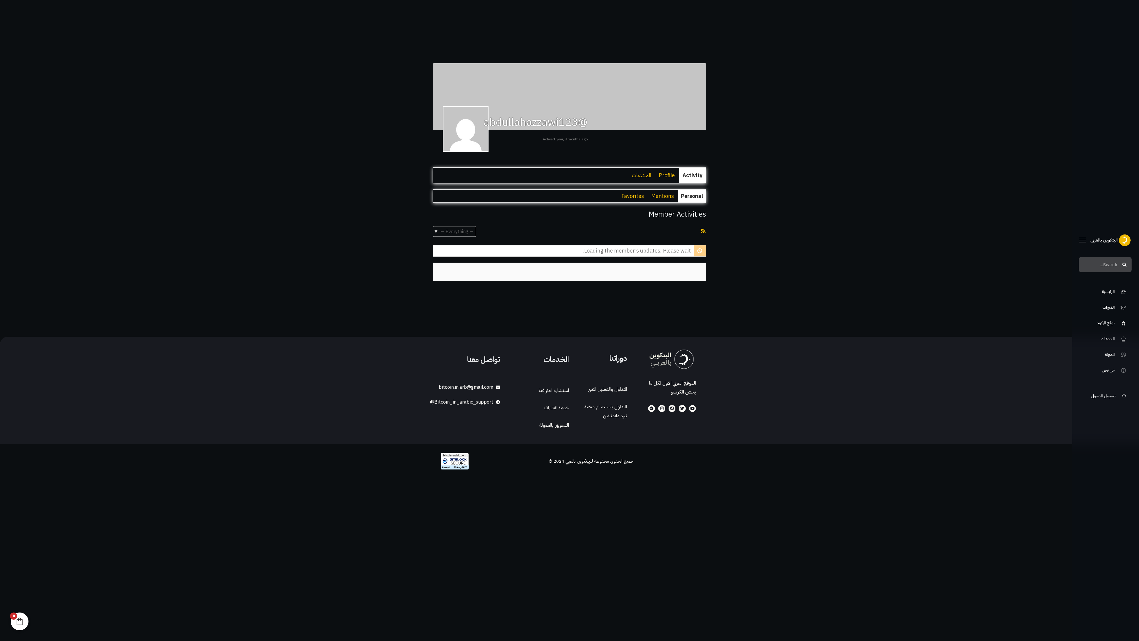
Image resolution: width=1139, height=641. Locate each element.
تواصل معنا (483, 359)
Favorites (632, 196)
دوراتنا (618, 358)
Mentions (662, 196)
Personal (692, 196)
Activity (693, 175)
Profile (667, 175)
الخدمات (556, 359)
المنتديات (641, 175)
